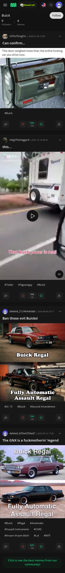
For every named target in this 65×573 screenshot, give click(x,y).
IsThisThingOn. (18, 36)
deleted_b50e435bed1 (22, 433)
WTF (48, 535)
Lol (37, 535)
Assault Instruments (17, 529)
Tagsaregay (26, 284)
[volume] (59, 274)
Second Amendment (43, 406)
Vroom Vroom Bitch (17, 535)
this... (7, 147)
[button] (51, 5)
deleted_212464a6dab (22, 311)
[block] (59, 36)
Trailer (9, 284)
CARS (39, 529)
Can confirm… (13, 43)
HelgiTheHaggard (19, 139)
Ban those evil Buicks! (20, 318)
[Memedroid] (13, 5)
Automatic (38, 523)
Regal (22, 523)
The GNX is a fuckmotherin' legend (30, 440)
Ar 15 (9, 406)
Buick (9, 113)
